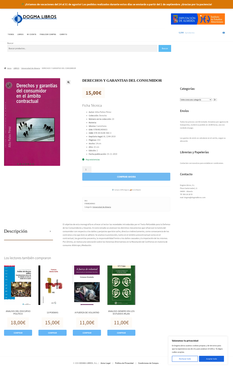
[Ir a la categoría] (215, 99)
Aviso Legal (105, 363)
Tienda (11, 34)
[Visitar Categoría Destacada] (198, 19)
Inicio (9, 68)
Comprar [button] (18, 332)
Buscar (10, 43)
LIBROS (20, 34)
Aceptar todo (211, 359)
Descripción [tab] (15, 231)
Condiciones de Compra (148, 363)
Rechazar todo (185, 359)
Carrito (63, 34)
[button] (68, 82)
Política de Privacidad (124, 363)
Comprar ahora (126, 176)
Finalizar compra (48, 34)
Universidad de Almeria (30, 68)
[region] (198, 350)
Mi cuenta (31, 34)
